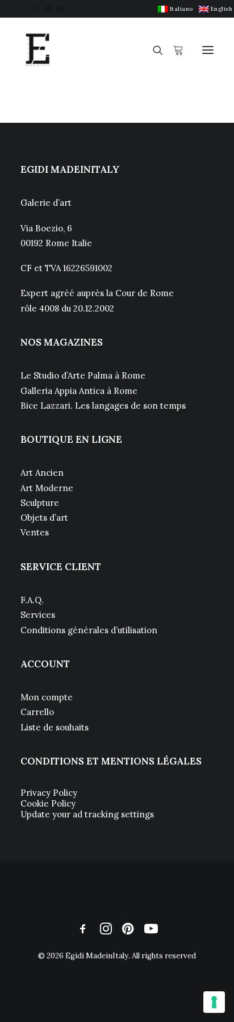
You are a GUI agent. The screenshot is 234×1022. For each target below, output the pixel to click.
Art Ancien (42, 472)
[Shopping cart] (173, 50)
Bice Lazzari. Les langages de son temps (103, 405)
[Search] (153, 50)
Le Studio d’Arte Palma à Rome (82, 375)
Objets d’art (44, 517)
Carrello (37, 712)
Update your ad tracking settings (87, 814)
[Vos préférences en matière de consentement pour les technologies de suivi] (214, 1002)
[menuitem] (175, 9)
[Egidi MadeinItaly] (37, 50)
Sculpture (39, 502)
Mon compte (46, 697)
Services (37, 614)
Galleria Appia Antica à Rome (78, 390)
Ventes (34, 532)
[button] (24, 9)
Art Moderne (46, 488)
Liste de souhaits (54, 727)
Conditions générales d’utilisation (88, 630)
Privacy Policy (48, 792)
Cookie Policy (48, 803)
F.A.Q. (32, 600)
